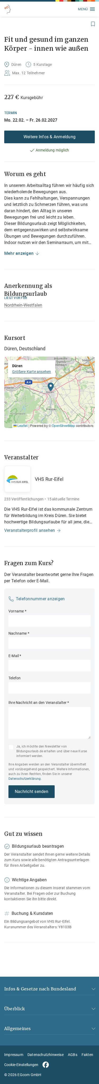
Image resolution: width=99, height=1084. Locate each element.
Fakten (87, 1055)
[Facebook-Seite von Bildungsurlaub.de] (46, 1065)
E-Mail (14, 656)
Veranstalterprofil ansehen (29, 530)
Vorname (17, 611)
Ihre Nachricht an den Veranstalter (38, 702)
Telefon (14, 678)
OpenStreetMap (63, 425)
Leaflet (22, 425)
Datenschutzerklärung (24, 779)
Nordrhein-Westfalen (23, 305)
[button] (50, 388)
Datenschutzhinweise (45, 1055)
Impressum (13, 1055)
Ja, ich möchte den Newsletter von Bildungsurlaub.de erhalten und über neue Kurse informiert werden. (51, 751)
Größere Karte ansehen (31, 372)
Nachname (18, 633)
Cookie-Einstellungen (21, 1065)
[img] (49, 392)
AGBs (72, 1055)
